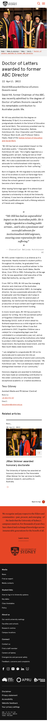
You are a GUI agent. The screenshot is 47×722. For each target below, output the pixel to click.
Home (2, 51)
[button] (38, 4)
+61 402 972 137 (8, 398)
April (29, 51)
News (23, 51)
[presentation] (24, 454)
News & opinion (13, 51)
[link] (23, 574)
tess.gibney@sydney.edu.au (12, 405)
